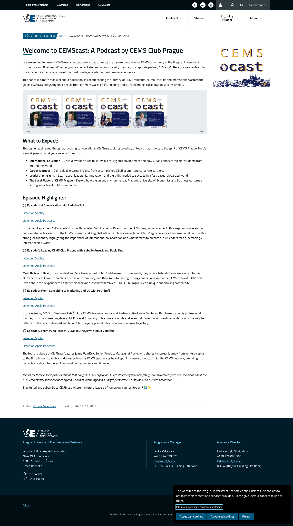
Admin (26, 505)
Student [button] (199, 18)
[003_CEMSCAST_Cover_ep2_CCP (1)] (44, 111)
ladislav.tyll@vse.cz (229, 461)
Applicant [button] (172, 18)
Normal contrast (258, 5)
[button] (194, 4)
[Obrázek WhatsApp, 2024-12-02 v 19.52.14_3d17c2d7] (150, 111)
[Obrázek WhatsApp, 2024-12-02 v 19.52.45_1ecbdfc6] (114, 111)
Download (62, 5)
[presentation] (28, 131)
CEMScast (104, 5)
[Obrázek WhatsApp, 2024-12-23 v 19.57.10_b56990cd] (79, 111)
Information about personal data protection (199, 507)
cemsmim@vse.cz (165, 461)
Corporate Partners (37, 5)
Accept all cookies (191, 516)
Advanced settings (223, 516)
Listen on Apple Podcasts (39, 220)
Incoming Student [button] (227, 18)
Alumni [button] (254, 18)
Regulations (83, 5)
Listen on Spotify (33, 213)
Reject (246, 516)
